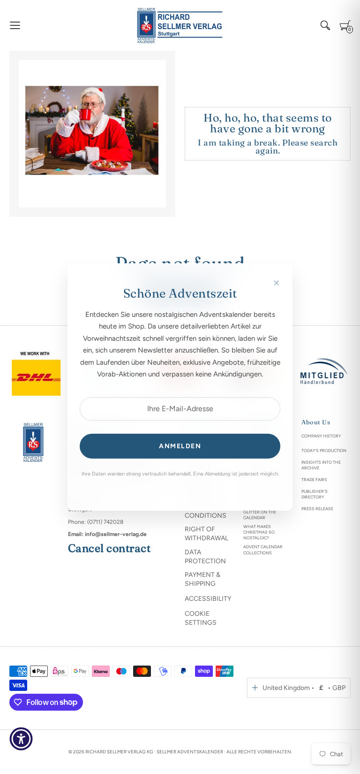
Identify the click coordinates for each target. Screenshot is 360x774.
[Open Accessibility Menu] (21, 739)
